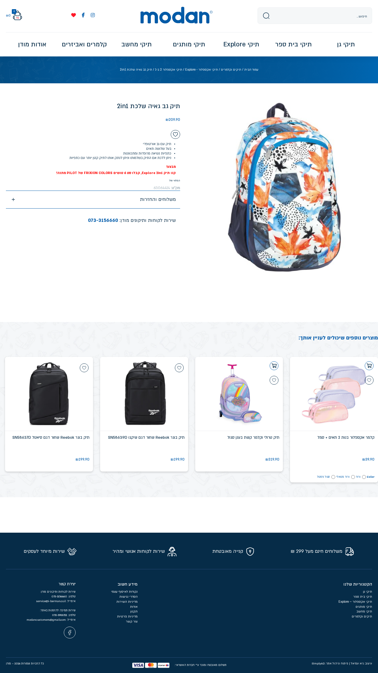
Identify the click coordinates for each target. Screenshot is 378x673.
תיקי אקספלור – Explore (355, 602)
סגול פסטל (323, 477)
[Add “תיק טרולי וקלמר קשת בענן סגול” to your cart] (274, 365)
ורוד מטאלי (343, 477)
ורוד (358, 477)
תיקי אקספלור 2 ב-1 (168, 70)
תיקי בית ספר (362, 597)
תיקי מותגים (364, 607)
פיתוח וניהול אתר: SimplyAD (330, 663)
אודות (134, 607)
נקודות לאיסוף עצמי (124, 592)
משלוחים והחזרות (158, 199)
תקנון (134, 611)
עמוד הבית (251, 70)
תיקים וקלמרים (231, 70)
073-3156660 (103, 220)
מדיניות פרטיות (127, 617)
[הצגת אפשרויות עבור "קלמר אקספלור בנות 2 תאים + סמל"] (369, 365)
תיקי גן (367, 592)
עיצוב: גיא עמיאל (361, 663)
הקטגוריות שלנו (357, 584)
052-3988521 (60, 615)
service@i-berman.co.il (51, 601)
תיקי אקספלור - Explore (201, 70)
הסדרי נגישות (128, 597)
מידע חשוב (128, 584)
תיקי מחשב (364, 611)
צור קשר (132, 622)
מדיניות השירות (127, 602)
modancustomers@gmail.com (47, 620)
